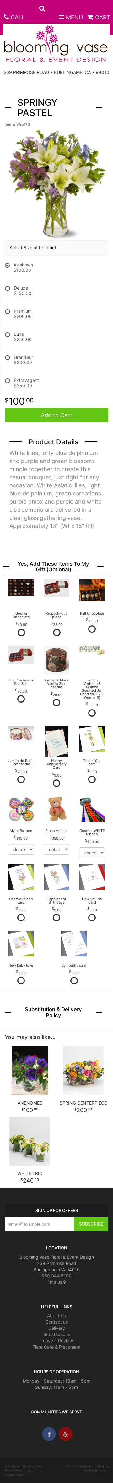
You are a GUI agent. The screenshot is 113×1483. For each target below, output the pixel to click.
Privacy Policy (14, 1474)
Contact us (57, 1321)
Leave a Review (56, 1340)
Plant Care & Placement (56, 1346)
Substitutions (56, 1334)
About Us (56, 1315)
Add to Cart (56, 415)
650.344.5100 (56, 1275)
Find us (55, 1282)
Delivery (56, 1328)
